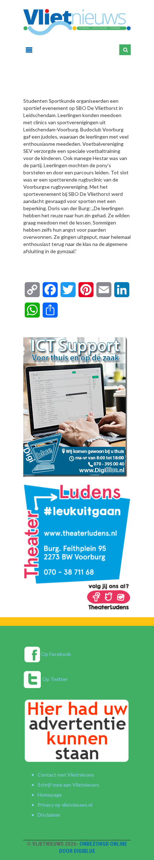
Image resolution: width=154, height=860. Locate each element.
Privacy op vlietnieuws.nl (65, 805)
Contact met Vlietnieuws (66, 775)
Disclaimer (49, 815)
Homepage (50, 795)
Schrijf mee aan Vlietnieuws (68, 785)
